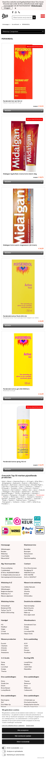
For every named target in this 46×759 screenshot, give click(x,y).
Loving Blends (5, 690)
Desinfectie (5, 633)
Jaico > (35, 490)
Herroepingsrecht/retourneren (11, 577)
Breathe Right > (37, 485)
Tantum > (11, 500)
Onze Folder (5, 556)
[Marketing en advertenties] (4, 755)
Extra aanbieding (31, 639)
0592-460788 (28, 575)
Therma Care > (21, 500)
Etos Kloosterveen (30, 568)
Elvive (3, 681)
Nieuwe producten (8, 639)
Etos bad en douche (30, 702)
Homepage (5, 24)
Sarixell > (5, 499)
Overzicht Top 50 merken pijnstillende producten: (19, 476)
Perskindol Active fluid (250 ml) (15, 316)
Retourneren (28, 554)
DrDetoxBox (28, 596)
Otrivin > (18, 493)
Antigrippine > (7, 483)
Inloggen (7, 8)
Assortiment (15, 24)
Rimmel (3, 707)
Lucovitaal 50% (29, 631)
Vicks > (23, 502)
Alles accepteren (23, 730)
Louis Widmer (28, 610)
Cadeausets (28, 690)
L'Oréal (3, 631)
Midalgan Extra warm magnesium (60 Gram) (20, 245)
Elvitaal (26, 594)
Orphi (26, 646)
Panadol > (35, 493)
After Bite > (39, 481)
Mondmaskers (30, 620)
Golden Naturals (29, 587)
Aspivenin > (17, 483)
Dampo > (38, 487)
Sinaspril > (31, 497)
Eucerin (3, 643)
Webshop (4, 554)
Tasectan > (38, 499)
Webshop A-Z (6, 582)
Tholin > (5, 500)
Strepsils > (13, 499)
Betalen (3, 551)
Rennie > (6, 497)
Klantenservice (30, 545)
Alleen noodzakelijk (23, 742)
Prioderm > (31, 495)
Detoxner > (15, 487)
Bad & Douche (29, 608)
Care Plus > (6, 487)
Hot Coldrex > (16, 490)
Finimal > (36, 488)
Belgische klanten (7, 591)
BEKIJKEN (8, 110)
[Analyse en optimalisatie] (4, 751)
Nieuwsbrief (5, 558)
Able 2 (26, 648)
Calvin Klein (28, 667)
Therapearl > (7, 502)
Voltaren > (16, 502)
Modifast (4, 627)
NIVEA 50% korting (7, 612)
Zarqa (3, 662)
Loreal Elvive (28, 662)
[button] (43, 16)
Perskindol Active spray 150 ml (14, 462)
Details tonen (30, 725)
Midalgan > (7, 492)
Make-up (27, 612)
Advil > (4, 481)
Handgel (4, 620)
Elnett (3, 686)
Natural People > (8, 493)
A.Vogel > (30, 481)
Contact (27, 564)
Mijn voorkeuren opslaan (23, 736)
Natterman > (26, 492)
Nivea (3, 664)
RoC (2, 702)
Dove (26, 686)
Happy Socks (28, 633)
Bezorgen (27, 551)
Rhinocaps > (15, 497)
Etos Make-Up (6, 704)
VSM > (29, 502)
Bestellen (27, 549)
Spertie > (20, 499)
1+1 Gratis (5, 658)
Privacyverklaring (6, 568)
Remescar (27, 683)
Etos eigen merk (29, 615)
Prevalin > (22, 495)
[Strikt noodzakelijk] (4, 748)
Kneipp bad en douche (31, 704)
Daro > (22, 487)
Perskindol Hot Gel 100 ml (12, 101)
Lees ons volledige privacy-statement (13, 725)
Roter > (23, 497)
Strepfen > (28, 499)
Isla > (30, 490)
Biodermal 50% (6, 608)
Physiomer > (26, 493)
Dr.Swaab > (6, 488)
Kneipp (26, 627)
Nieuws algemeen (7, 596)
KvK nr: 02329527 (30, 577)
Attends (4, 648)
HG (2, 624)
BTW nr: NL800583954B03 (10, 572)
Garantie (27, 556)
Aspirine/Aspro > (19, 481)
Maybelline (27, 669)
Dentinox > (29, 487)
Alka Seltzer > (34, 483)
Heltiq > (25, 490)
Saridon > (39, 497)
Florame (26, 650)
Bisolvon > (5, 485)
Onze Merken (5, 587)
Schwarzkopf (5, 606)
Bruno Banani (5, 688)
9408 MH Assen (29, 572)
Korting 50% (29, 658)
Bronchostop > (25, 485)
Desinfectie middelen (32, 601)
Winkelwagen (5, 549)
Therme (3, 671)
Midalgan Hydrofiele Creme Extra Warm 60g (20, 174)
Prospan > (5, 495)
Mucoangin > (16, 492)
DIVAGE (4, 650)
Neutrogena (5, 700)
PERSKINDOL (26, 24)
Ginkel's (26, 589)
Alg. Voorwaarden (8, 564)
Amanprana (5, 652)
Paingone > (14, 495)
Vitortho (27, 591)
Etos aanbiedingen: (8, 677)
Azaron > (25, 483)
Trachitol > (32, 500)
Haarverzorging (29, 606)
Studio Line (5, 683)
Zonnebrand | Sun (30, 624)
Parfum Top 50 (6, 610)
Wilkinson (27, 688)
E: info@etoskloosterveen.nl (10, 575)
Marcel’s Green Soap (31, 707)
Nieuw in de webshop (32, 582)
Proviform (27, 652)
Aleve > (10, 481)
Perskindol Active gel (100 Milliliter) (16, 389)
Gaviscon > (6, 490)
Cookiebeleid (5, 570)
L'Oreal (26, 629)
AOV (25, 643)
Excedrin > (15, 488)
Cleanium (4, 646)
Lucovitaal (4, 667)
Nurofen (35, 492)
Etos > (21, 488)
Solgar (3, 629)
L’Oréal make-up (29, 700)
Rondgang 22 (28, 570)
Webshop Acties (7, 601)
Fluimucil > (28, 488)
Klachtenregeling (30, 558)
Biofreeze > (14, 485)
